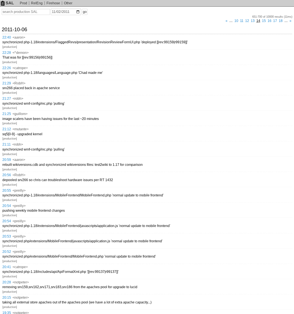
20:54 (6, 206)
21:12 (6, 129)
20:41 (6, 267)
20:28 (6, 282)
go (85, 12)
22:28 (6, 52)
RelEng (37, 3)
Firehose (53, 3)
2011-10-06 (14, 29)
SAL (10, 3)
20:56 (6, 175)
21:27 (6, 98)
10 (236, 21)
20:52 (6, 251)
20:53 (6, 236)
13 (253, 21)
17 (275, 21)
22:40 (6, 37)
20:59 (6, 160)
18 (281, 21)
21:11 (6, 144)
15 (264, 21)
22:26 (6, 68)
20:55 (6, 190)
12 (247, 21)
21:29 (6, 83)
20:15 (6, 297)
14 (258, 21)
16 (269, 21)
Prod (23, 3)
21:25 (6, 114)
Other (68, 3)
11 (241, 21)
